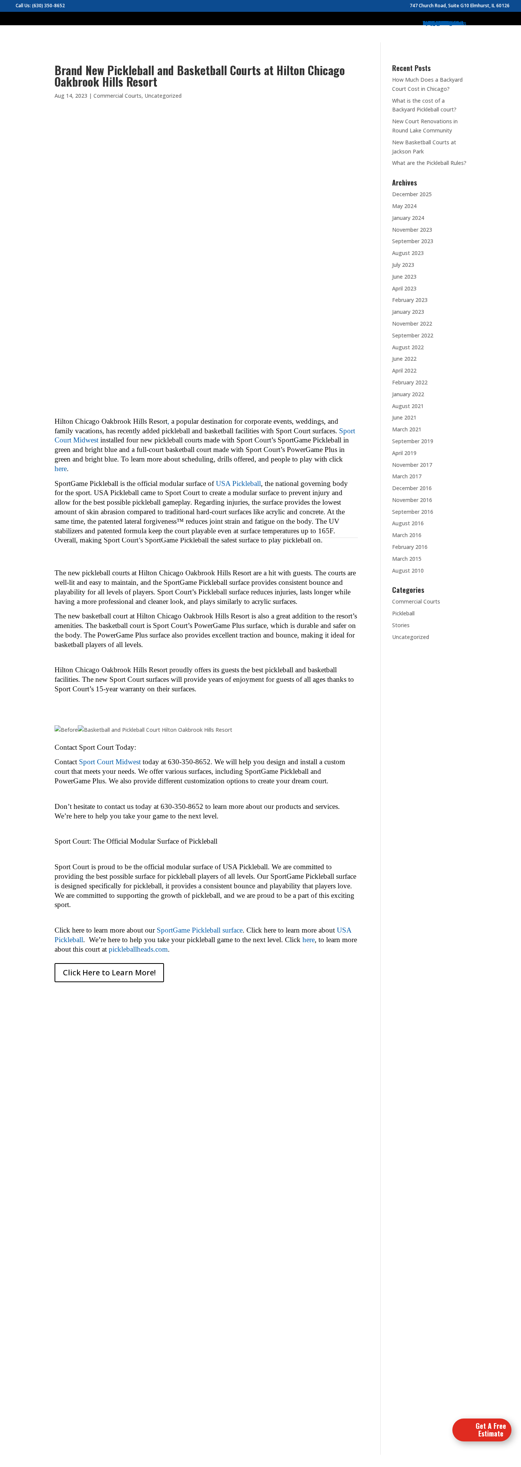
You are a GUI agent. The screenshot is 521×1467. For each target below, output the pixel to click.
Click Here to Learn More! (109, 972)
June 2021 (404, 417)
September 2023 (412, 241)
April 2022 (404, 370)
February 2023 (410, 299)
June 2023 (404, 276)
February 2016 (410, 546)
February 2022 (410, 382)
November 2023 (412, 229)
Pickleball (403, 613)
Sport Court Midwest (110, 762)
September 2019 (412, 441)
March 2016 (406, 535)
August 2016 (408, 523)
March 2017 (406, 476)
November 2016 (412, 500)
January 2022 (408, 394)
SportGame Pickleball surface (200, 930)
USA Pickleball (238, 483)
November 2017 (412, 464)
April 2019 (404, 453)
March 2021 (406, 429)
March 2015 (406, 558)
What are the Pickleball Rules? (429, 162)
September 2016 (412, 511)
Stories (401, 625)
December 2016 (412, 488)
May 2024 (404, 206)
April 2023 (404, 288)
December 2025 (412, 194)
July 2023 (403, 264)
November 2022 (412, 323)
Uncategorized (163, 95)
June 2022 (404, 358)
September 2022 (412, 335)
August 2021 (408, 406)
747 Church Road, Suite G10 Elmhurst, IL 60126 (460, 6)
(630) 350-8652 (48, 5)
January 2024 (408, 217)
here (61, 469)
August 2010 (408, 570)
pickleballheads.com (138, 949)
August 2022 (408, 347)
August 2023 (408, 253)
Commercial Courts (117, 95)
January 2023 (408, 311)
